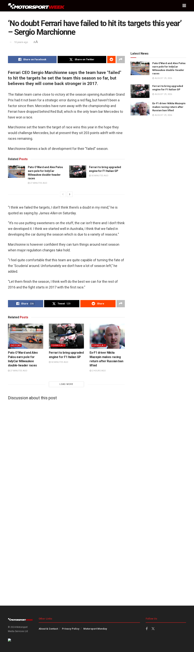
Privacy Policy (70, 628)
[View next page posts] (70, 194)
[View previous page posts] (63, 194)
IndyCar (16, 345)
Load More (66, 384)
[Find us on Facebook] (147, 629)
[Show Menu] (184, 5)
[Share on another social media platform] (121, 59)
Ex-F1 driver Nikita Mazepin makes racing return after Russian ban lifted (168, 107)
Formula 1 (58, 345)
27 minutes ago (38, 183)
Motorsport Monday (95, 628)
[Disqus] (66, 450)
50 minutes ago (99, 175)
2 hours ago (98, 370)
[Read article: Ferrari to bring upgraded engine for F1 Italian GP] (77, 171)
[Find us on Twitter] (153, 629)
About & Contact (48, 628)
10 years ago (21, 42)
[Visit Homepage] (36, 6)
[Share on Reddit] (111, 59)
